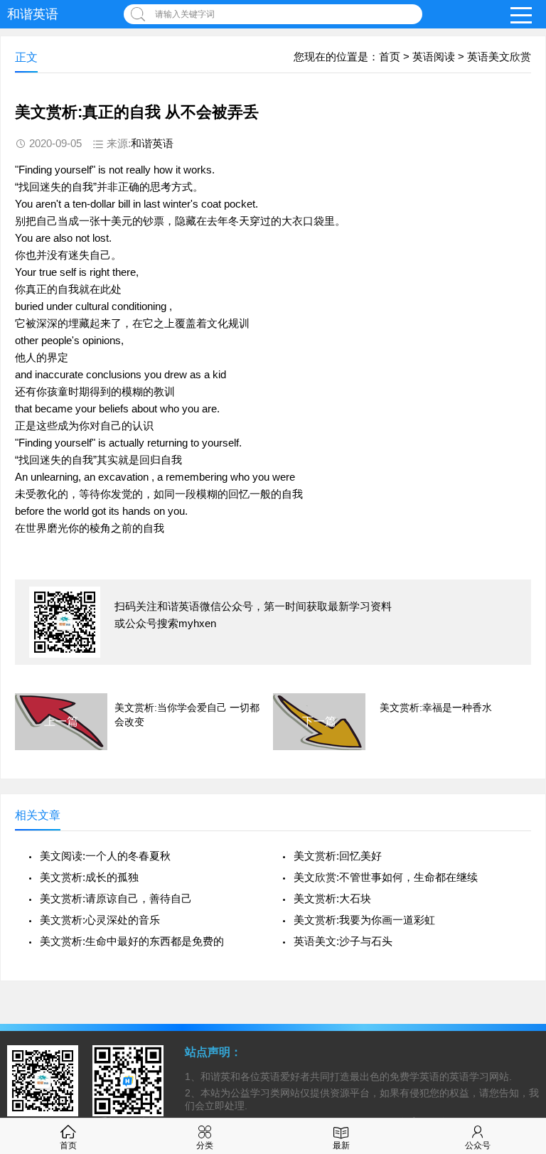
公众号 (478, 1145)
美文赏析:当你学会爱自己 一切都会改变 (186, 714)
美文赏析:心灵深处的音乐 (100, 920)
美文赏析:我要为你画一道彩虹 (364, 920)
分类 (204, 1145)
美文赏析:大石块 (332, 898)
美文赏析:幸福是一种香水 (436, 707)
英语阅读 (433, 56)
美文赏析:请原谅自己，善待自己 (116, 898)
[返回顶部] (517, 1024)
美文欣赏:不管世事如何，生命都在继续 (386, 877)
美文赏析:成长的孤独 (89, 877)
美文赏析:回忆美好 (338, 856)
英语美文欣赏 (499, 56)
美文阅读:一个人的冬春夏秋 (105, 856)
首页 (389, 56)
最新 (341, 1145)
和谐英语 (32, 14)
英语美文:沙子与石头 (343, 941)
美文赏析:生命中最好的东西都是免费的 (132, 941)
